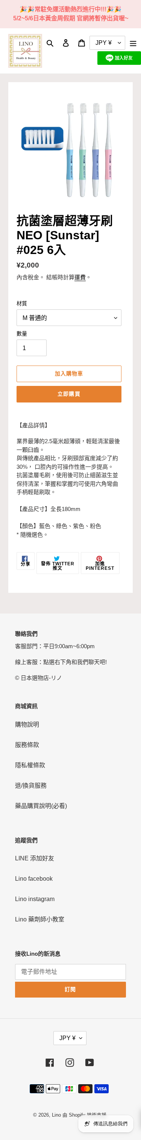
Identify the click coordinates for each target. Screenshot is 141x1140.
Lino (56, 1115)
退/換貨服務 (31, 785)
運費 (80, 277)
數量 (22, 334)
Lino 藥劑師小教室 (39, 919)
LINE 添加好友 (34, 858)
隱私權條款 (30, 765)
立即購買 (69, 394)
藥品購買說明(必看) (41, 806)
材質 (22, 303)
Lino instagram (35, 899)
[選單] (133, 43)
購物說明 (27, 724)
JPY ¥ (67, 1038)
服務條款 (27, 745)
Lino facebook (34, 878)
